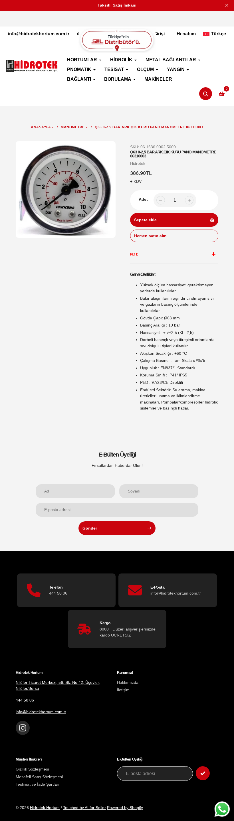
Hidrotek (137, 163)
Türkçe (218, 33)
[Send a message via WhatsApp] (222, 809)
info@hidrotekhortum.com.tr (38, 33)
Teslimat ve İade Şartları (37, 784)
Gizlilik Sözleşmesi (32, 769)
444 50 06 (25, 700)
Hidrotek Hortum (45, 807)
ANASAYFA (41, 127)
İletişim (123, 690)
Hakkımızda (127, 682)
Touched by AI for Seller (84, 807)
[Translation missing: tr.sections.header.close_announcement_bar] (227, 5)
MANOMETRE (73, 127)
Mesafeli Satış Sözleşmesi (39, 777)
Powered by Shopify (125, 807)
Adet (143, 199)
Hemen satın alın (150, 236)
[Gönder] (203, 773)
